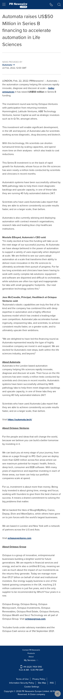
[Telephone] (51, 4)
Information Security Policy (21, 682)
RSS (52, 682)
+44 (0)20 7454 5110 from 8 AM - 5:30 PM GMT (31, 668)
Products (31, 653)
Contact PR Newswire (31, 650)
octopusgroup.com (35, 619)
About (31, 656)
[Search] (59, 4)
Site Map (42, 682)
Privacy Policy (38, 679)
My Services (30, 660)
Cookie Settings (31, 686)
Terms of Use (22, 679)
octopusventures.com (19, 538)
